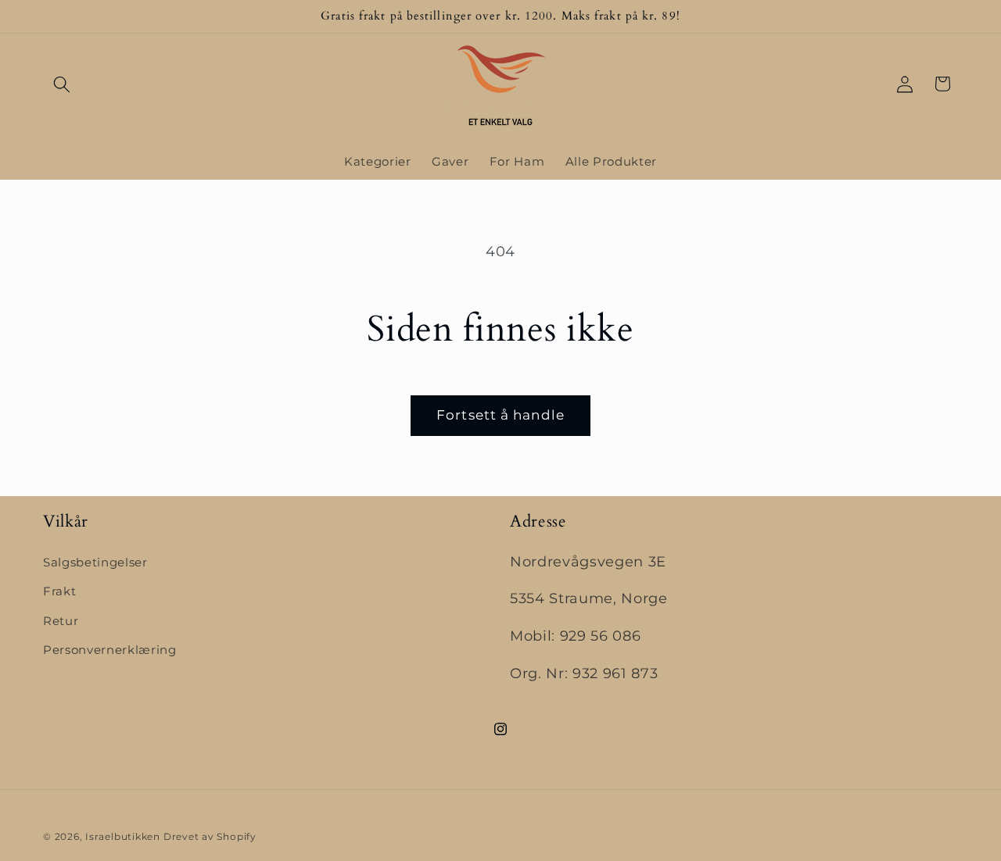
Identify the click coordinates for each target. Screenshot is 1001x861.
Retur (60, 620)
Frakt (59, 591)
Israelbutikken (122, 836)
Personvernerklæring (110, 649)
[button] (62, 83)
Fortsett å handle (500, 415)
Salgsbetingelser (95, 562)
